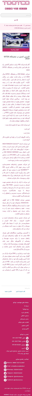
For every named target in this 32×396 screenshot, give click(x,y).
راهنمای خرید (25, 312)
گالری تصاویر (25, 326)
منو (15, 20)
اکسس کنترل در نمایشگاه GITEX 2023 (22, 28)
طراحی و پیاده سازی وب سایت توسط (17, 395)
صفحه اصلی (27, 25)
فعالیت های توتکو (24, 322)
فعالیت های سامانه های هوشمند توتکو (14, 25)
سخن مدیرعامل (24, 319)
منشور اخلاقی (25, 316)
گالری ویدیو (25, 329)
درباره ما (26, 306)
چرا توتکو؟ (26, 309)
